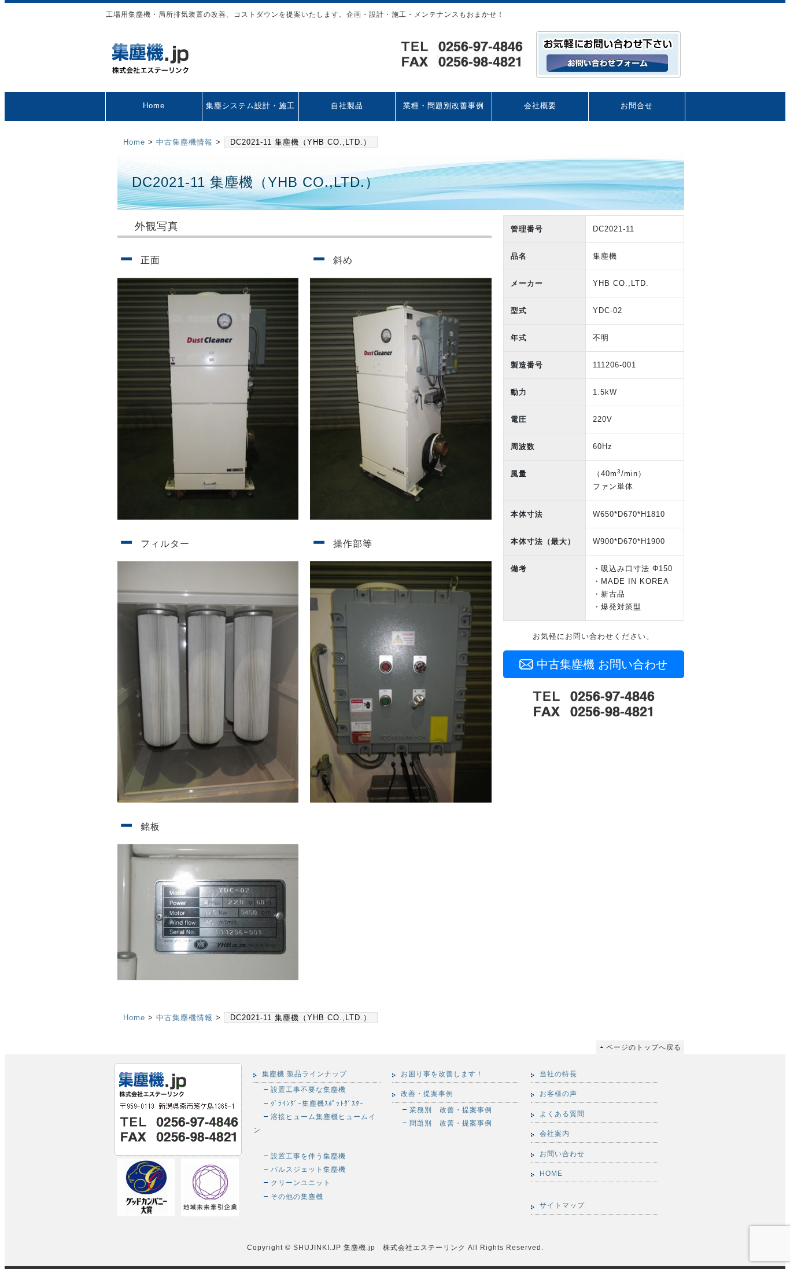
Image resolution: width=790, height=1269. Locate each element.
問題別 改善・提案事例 (450, 1123)
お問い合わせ (562, 1154)
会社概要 (540, 105)
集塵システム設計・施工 (250, 105)
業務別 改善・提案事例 (450, 1109)
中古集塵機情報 (184, 142)
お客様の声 (558, 1094)
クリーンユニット (301, 1182)
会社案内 (555, 1134)
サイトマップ (562, 1205)
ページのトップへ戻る (643, 1047)
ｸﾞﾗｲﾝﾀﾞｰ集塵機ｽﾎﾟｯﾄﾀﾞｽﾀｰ (317, 1103)
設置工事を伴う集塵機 (308, 1156)
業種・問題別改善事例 (443, 105)
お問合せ (637, 105)
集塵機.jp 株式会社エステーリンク (403, 1247)
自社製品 (347, 105)
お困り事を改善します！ (442, 1074)
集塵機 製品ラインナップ (304, 1074)
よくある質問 (562, 1114)
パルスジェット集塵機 (308, 1169)
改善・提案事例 (427, 1094)
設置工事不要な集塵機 (308, 1089)
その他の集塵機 (297, 1196)
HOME (551, 1173)
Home (154, 105)
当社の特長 (558, 1074)
